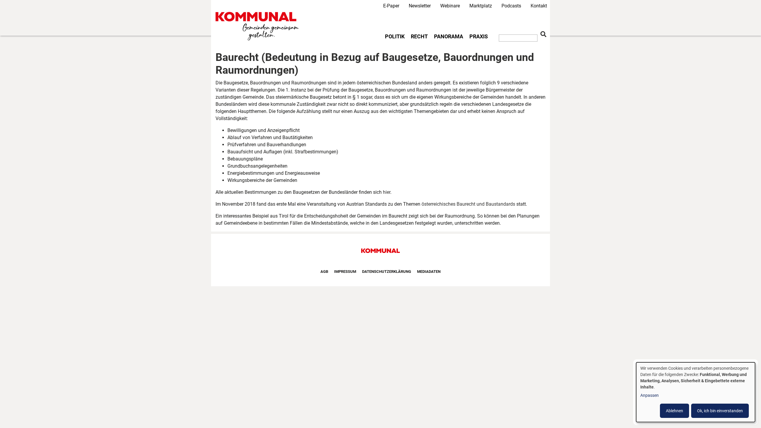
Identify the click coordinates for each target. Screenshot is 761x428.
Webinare (450, 6)
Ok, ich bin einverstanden (720, 410)
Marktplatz (480, 6)
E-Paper (391, 6)
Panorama (448, 37)
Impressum (345, 271)
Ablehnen (674, 410)
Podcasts (511, 6)
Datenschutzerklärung (386, 271)
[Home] (258, 26)
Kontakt (539, 6)
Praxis (478, 37)
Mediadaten (429, 271)
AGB (324, 271)
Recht (419, 37)
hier (386, 192)
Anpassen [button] (649, 395)
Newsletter (420, 6)
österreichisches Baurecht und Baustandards (468, 204)
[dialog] (695, 392)
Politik (395, 37)
